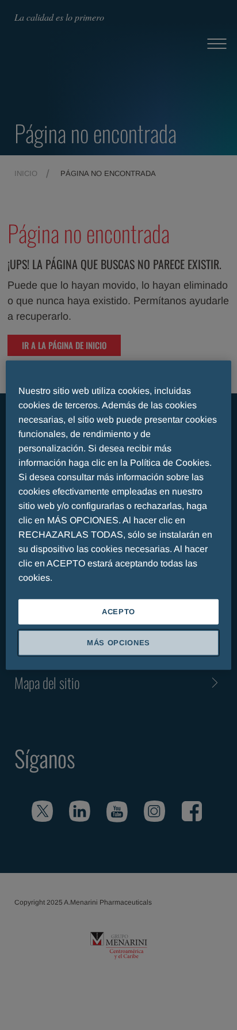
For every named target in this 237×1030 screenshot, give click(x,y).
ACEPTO (118, 611)
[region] (118, 514)
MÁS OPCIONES (118, 642)
